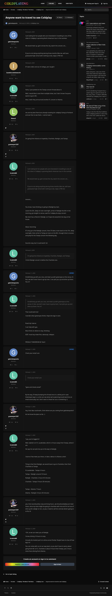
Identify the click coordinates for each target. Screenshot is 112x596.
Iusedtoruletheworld (13, 73)
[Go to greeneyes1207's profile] (13, 138)
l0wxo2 (13, 118)
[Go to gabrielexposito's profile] (6, 23)
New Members (90, 63)
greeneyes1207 (13, 144)
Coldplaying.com (91, 84)
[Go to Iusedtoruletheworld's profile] (13, 66)
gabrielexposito (12, 23)
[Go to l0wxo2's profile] (13, 112)
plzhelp (88, 59)
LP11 (87, 21)
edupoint (88, 118)
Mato (87, 88)
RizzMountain (90, 25)
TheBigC (88, 48)
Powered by (98, 593)
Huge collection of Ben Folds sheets (95, 46)
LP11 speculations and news (95, 23)
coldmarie (89, 99)
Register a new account (22, 564)
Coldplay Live (35, 23)
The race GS (90, 87)
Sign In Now (57, 564)
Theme (6, 593)
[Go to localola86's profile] (13, 89)
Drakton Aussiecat (91, 35)
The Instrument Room (92, 42)
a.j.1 (87, 69)
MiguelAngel (89, 80)
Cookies (13, 593)
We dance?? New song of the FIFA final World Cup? (95, 107)
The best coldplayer (91, 109)
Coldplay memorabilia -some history (95, 66)
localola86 (13, 95)
